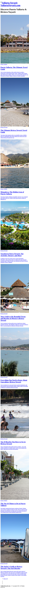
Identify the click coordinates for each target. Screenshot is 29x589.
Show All (5, 578)
